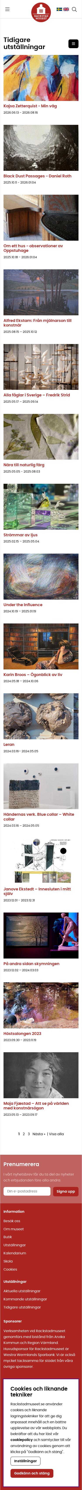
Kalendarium (14, 1253)
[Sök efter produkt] (74, 9)
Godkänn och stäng (32, 1473)
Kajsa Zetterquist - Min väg (30, 106)
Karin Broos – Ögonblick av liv (32, 675)
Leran (8, 745)
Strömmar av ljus (20, 535)
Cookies (10, 1269)
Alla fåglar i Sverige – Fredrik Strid (36, 395)
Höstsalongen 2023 (22, 1034)
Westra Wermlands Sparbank (29, 1355)
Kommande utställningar (25, 1299)
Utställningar (14, 1245)
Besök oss (11, 1221)
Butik (7, 1237)
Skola (8, 1261)
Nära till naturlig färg (23, 465)
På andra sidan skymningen (31, 964)
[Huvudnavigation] (7, 9)
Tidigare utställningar (22, 1307)
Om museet (13, 1229)
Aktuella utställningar (21, 1291)
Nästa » (39, 1134)
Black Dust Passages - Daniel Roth (37, 176)
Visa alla (56, 1134)
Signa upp (66, 1191)
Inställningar (25, 1461)
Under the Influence (22, 605)
